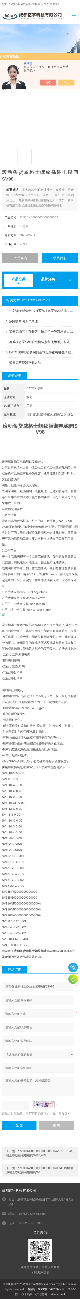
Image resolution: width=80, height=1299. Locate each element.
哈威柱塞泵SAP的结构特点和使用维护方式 (39, 342)
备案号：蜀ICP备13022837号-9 (46, 1289)
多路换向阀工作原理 (23, 321)
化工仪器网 (40, 1294)
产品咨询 (20, 258)
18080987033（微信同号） (73, 967)
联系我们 (60, 258)
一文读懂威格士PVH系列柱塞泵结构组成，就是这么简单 (42, 311)
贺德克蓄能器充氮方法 (25, 362)
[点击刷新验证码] (44, 1104)
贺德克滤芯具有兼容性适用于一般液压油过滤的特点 (42, 331)
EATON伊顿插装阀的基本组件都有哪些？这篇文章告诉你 (42, 352)
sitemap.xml (58, 1294)
